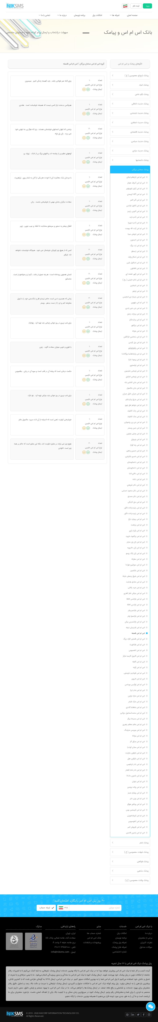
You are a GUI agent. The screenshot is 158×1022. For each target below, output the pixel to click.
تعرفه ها (115, 15)
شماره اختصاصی (119, 951)
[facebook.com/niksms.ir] (143, 1014)
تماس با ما (45, 15)
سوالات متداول (145, 947)
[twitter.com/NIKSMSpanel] (138, 1014)
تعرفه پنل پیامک (119, 942)
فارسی (87, 84)
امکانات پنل (97, 15)
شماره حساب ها (94, 933)
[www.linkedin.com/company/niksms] (133, 1014)
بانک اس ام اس (94, 938)
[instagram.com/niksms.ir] (149, 1014)
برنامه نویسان (79, 15)
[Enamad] (33, 941)
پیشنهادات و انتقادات (92, 942)
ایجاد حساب (44, 907)
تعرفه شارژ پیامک (119, 947)
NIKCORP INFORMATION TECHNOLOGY (57, 1013)
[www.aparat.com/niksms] (127, 1014)
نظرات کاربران (146, 942)
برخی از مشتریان (145, 938)
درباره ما (63, 15)
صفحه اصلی (132, 15)
